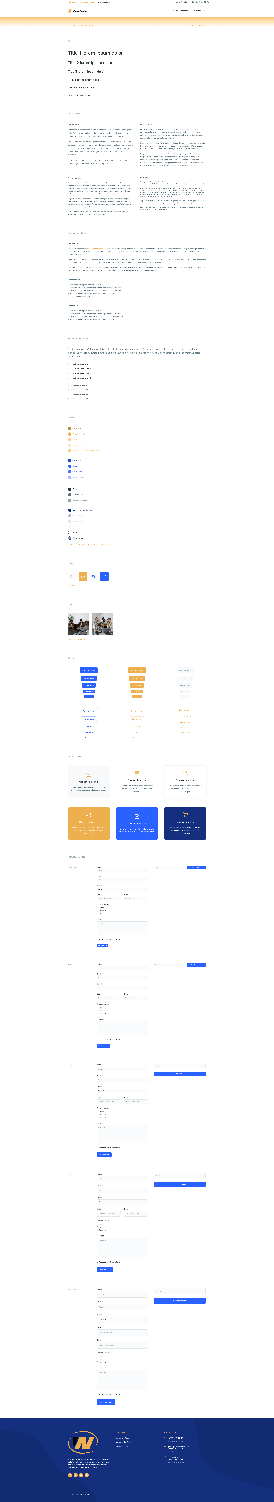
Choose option (103, 904)
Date (99, 895)
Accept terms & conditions (109, 939)
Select (99, 886)
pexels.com (82, 639)
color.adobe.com (92, 544)
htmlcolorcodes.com (106, 544)
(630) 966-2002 (82, 2)
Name (99, 867)
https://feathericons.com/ (76, 585)
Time (126, 895)
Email (99, 876)
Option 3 (102, 913)
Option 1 (102, 908)
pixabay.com (72, 639)
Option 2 (102, 911)
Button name (89, 670)
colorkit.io (71, 544)
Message (100, 919)
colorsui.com (81, 544)
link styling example (95, 249)
